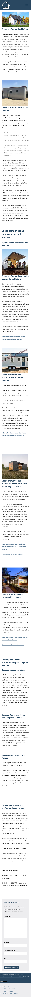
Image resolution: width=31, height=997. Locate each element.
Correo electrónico (10, 950)
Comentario (8, 916)
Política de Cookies (7, 991)
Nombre (6, 942)
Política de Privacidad (8, 988)
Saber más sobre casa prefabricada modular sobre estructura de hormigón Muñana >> (14, 546)
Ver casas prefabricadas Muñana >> (13, 554)
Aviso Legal (5, 986)
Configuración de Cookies (10, 993)
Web (5, 958)
